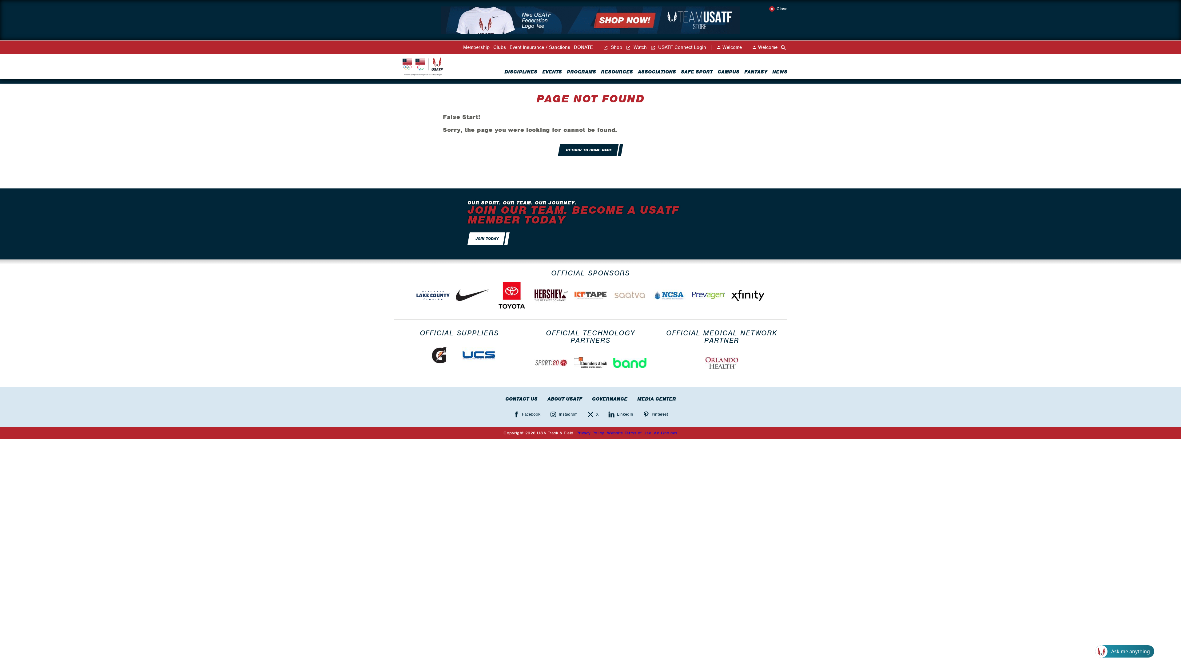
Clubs (499, 47)
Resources (617, 72)
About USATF (564, 399)
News (779, 72)
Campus (728, 72)
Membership (476, 47)
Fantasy (755, 72)
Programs (581, 72)
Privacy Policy (590, 433)
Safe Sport (697, 72)
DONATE (583, 47)
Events (552, 72)
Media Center (656, 399)
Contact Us (521, 399)
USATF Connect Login (681, 47)
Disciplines (520, 72)
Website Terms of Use (629, 433)
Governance (609, 399)
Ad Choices (666, 433)
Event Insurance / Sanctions (540, 47)
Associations (657, 72)
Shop (615, 47)
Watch (639, 47)
